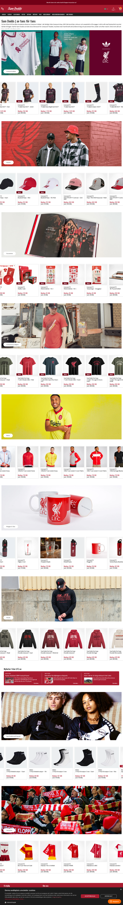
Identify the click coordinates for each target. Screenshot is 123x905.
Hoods (8, 617)
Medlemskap (46, 14)
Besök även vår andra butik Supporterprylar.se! (61, 2)
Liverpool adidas (11, 71)
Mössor (35, 14)
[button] (41, 899)
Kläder (10, 14)
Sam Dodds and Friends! (13, 736)
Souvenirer (16, 14)
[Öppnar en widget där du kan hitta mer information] (114, 901)
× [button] (121, 889)
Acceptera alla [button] (90, 896)
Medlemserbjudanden (58, 14)
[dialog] (61, 896)
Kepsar (29, 14)
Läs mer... (36, 683)
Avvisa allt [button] (108, 896)
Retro (23, 14)
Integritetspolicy (56, 897)
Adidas (4, 14)
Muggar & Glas (10, 526)
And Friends (69, 14)
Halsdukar (9, 830)
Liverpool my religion (12, 344)
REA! (40, 14)
